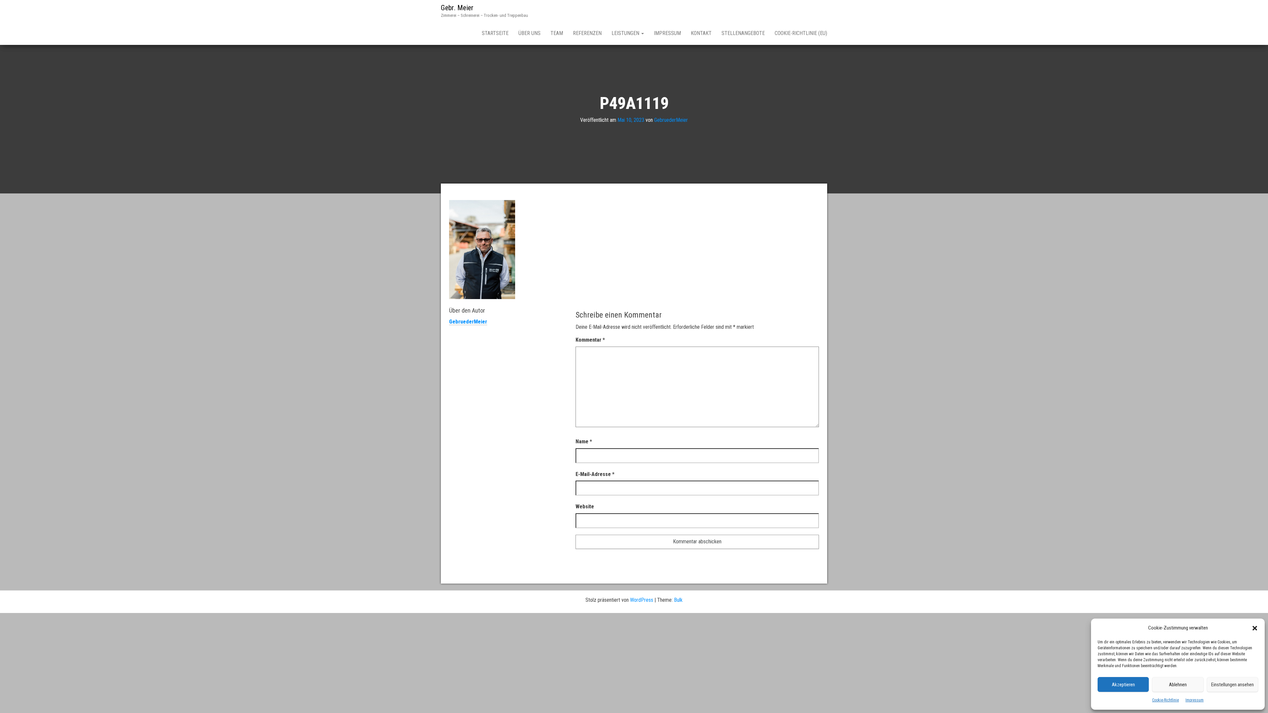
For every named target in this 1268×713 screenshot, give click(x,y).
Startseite (495, 33)
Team (556, 33)
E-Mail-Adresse (595, 474)
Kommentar (590, 340)
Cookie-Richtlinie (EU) (801, 33)
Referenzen (587, 33)
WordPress (641, 600)
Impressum (1194, 700)
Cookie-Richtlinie (1165, 700)
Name (584, 441)
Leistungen (626, 33)
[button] (1254, 628)
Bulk (678, 600)
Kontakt (701, 33)
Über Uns (529, 33)
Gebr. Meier (457, 8)
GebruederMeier (671, 120)
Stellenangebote (743, 33)
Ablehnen (1178, 685)
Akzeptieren (1123, 685)
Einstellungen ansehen (1232, 685)
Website (585, 506)
